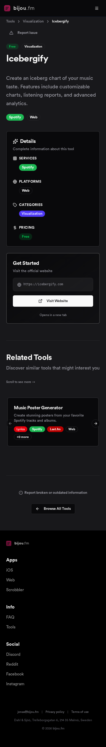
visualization (33, 21)
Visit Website (57, 301)
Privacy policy (55, 711)
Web (10, 580)
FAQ (10, 617)
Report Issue (27, 33)
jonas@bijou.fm (28, 711)
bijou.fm (58, 728)
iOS (9, 570)
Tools (10, 21)
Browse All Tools (57, 509)
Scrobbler (15, 590)
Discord (13, 654)
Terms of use (80, 711)
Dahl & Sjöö (22, 720)
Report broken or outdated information (55, 493)
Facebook (15, 674)
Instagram (15, 684)
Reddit (12, 664)
